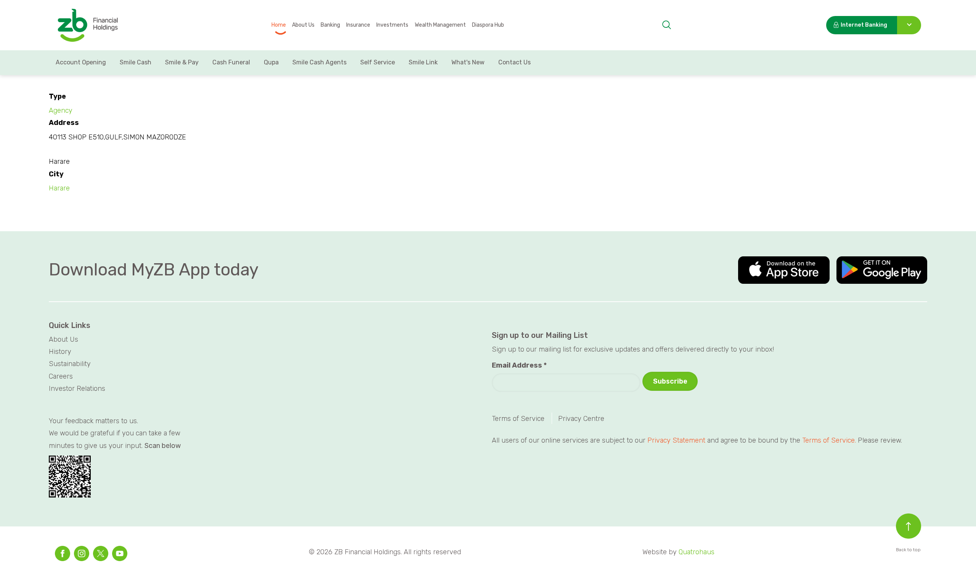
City (56, 174)
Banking (330, 25)
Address (64, 122)
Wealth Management (440, 25)
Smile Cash (135, 62)
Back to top (908, 549)
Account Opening (81, 62)
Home (278, 25)
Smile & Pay (182, 62)
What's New (468, 62)
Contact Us (514, 62)
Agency (60, 110)
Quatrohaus (696, 552)
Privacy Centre (581, 418)
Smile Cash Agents (319, 62)
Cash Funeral (231, 62)
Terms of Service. (829, 440)
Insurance (358, 25)
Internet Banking (864, 25)
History (60, 351)
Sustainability (70, 364)
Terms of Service (518, 418)
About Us (303, 25)
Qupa (271, 62)
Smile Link (423, 62)
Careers (61, 376)
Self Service (377, 62)
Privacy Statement (676, 440)
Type (57, 96)
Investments (392, 25)
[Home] (87, 26)
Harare (59, 188)
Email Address (519, 365)
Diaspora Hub (488, 25)
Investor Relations (77, 388)
